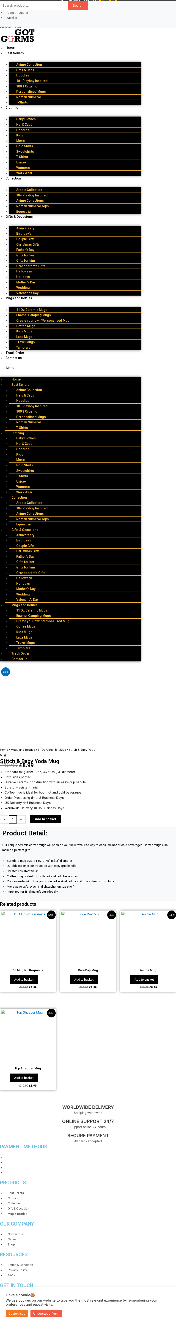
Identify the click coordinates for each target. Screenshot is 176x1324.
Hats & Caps (25, 70)
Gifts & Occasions (19, 216)
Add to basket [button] (23, 979)
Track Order (15, 353)
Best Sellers (15, 53)
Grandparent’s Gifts (30, 266)
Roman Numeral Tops (32, 206)
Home (10, 48)
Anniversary (25, 228)
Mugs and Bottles (19, 298)
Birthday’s (23, 233)
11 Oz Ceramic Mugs (31, 310)
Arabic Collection (29, 190)
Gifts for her (25, 255)
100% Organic (26, 86)
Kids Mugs (24, 331)
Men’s (20, 141)
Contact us (14, 358)
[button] (70, 367)
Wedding (23, 287)
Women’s (23, 168)
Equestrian (24, 211)
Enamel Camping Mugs (33, 315)
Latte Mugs (24, 337)
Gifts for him (25, 260)
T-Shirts (22, 102)
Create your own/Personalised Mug (42, 320)
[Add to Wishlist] (65, 819)
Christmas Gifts (28, 244)
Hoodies (22, 75)
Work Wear (24, 173)
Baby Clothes (26, 119)
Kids (19, 135)
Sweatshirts (25, 151)
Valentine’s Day (27, 293)
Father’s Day (25, 250)
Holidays (23, 277)
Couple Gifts (25, 239)
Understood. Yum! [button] (46, 1313)
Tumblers (23, 347)
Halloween (24, 271)
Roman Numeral (28, 97)
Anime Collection (29, 64)
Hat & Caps (24, 124)
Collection (13, 178)
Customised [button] (16, 1313)
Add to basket (45, 819)
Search (78, 5)
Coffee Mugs (26, 326)
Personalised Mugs (31, 91)
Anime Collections (30, 200)
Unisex (21, 162)
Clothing (12, 107)
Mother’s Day (26, 282)
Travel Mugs (25, 342)
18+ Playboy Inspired (32, 81)
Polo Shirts (24, 146)
